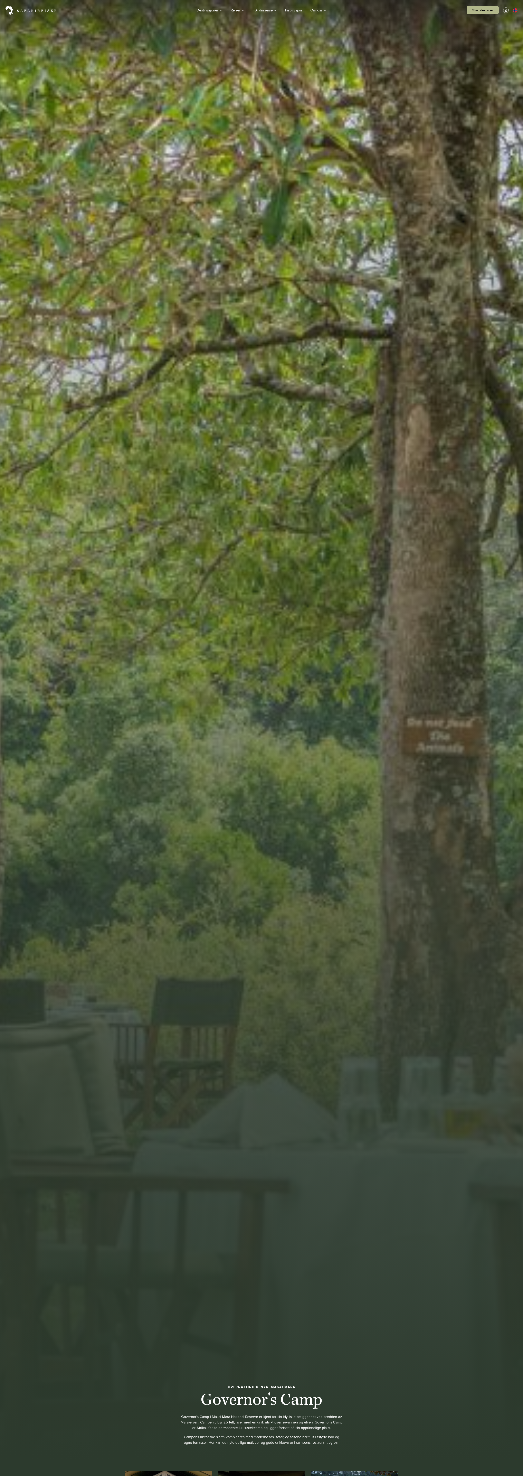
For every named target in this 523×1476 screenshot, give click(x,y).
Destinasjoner (208, 10)
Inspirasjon (293, 10)
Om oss (317, 10)
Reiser (236, 10)
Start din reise (482, 10)
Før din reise (263, 10)
